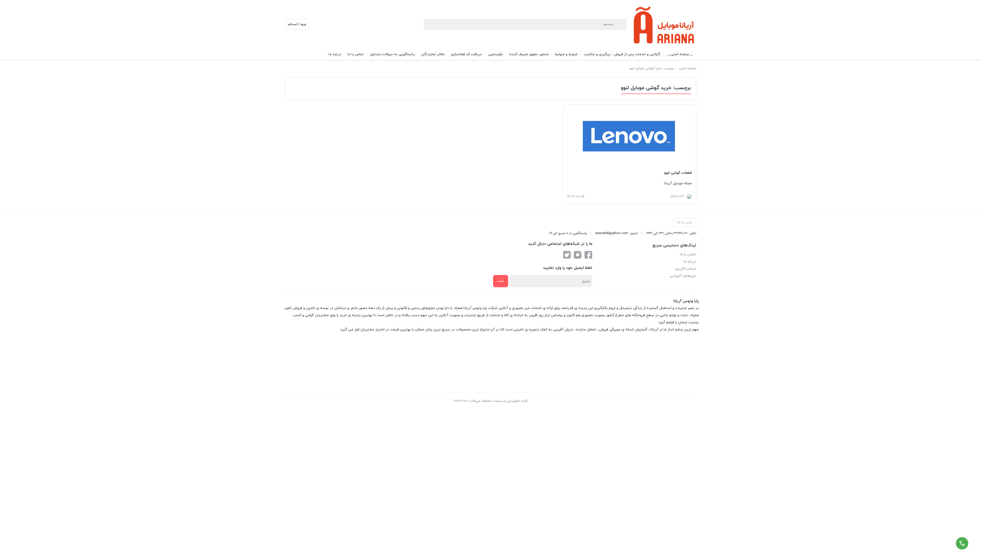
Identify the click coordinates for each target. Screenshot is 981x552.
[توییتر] (567, 255)
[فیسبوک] (588, 255)
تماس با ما (688, 254)
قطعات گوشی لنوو (678, 172)
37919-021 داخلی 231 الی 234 (666, 233)
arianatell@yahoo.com (611, 233)
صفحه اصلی (687, 68)
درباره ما (689, 261)
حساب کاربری (685, 268)
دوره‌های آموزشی (683, 275)
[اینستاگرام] (577, 255)
